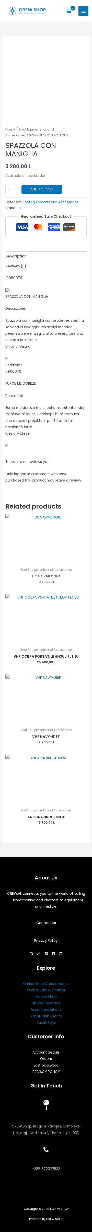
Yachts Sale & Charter (46, 990)
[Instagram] (31, 953)
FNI (19, 208)
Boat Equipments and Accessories (50, 202)
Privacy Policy (46, 940)
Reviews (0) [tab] (15, 266)
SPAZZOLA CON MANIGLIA (26, 296)
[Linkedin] (46, 953)
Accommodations (46, 1009)
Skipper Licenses (46, 1003)
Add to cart (42, 189)
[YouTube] (61, 953)
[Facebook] (53, 953)
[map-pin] (46, 1104)
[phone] (46, 1149)
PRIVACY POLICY (46, 1071)
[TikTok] (38, 953)
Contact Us (46, 922)
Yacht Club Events (46, 1016)
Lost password (46, 1065)
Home (10, 129)
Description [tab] (16, 256)
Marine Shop (46, 996)
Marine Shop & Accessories (46, 983)
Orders (46, 1058)
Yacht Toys (46, 1022)
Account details (46, 1052)
